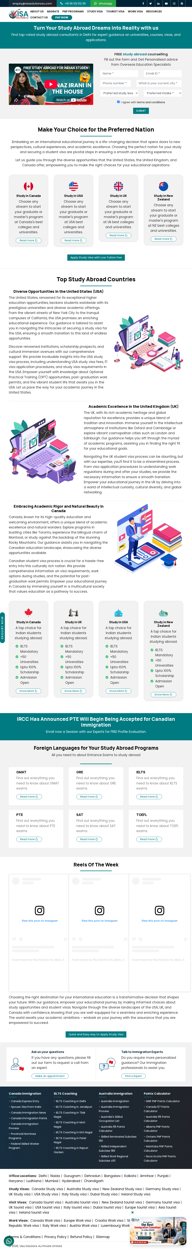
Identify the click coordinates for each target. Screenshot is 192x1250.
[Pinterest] (181, 3)
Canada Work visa (45, 1220)
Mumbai (51, 1181)
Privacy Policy (55, 1237)
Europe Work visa (77, 1220)
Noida (55, 1176)
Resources (154, 11)
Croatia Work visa (109, 1220)
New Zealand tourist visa (122, 1202)
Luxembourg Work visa (119, 1225)
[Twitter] (151, 3)
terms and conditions (151, 102)
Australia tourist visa (81, 1202)
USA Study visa (46, 1194)
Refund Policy (81, 1237)
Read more (27, 240)
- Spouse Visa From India (25, 1107)
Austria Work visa (83, 1225)
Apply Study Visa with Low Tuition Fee (96, 257)
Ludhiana (33, 1181)
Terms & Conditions (25, 1237)
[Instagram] (174, 3)
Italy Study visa (74, 1194)
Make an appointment (50, 1076)
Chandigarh (94, 1181)
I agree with (143, 102)
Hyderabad (71, 1181)
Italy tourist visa (76, 1207)
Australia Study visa (83, 1189)
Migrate (53, 11)
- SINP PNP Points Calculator (162, 1101)
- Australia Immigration (114, 1101)
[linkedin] (159, 3)
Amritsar (147, 1176)
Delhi (43, 1176)
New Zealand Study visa (122, 1189)
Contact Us (39, 17)
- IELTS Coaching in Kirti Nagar (73, 1132)
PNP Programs (73, 11)
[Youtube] (167, 3)
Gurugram (72, 1176)
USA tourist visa (47, 1207)
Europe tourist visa (140, 1207)
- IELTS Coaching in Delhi (70, 1101)
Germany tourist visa (163, 1202)
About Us (37, 11)
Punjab (163, 1176)
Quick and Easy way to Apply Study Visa (96, 1034)
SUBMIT (141, 111)
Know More (27, 691)
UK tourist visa (20, 1207)
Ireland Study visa (135, 1194)
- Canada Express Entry (24, 1101)
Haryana (16, 1181)
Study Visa (95, 11)
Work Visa (135, 11)
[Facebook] (143, 3)
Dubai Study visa (104, 1194)
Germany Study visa (162, 1189)
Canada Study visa (47, 1189)
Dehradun (92, 1176)
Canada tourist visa (45, 1202)
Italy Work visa (54, 1225)
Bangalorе (112, 1176)
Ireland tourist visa (34, 1212)
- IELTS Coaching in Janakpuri (73, 1107)
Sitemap (103, 1237)
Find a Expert (133, 1076)
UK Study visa (20, 1194)
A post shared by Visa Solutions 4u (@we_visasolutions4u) (46, 959)
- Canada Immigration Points (28, 1118)
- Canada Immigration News (27, 1113)
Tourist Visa (115, 11)
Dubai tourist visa (107, 1207)
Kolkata (130, 1176)
